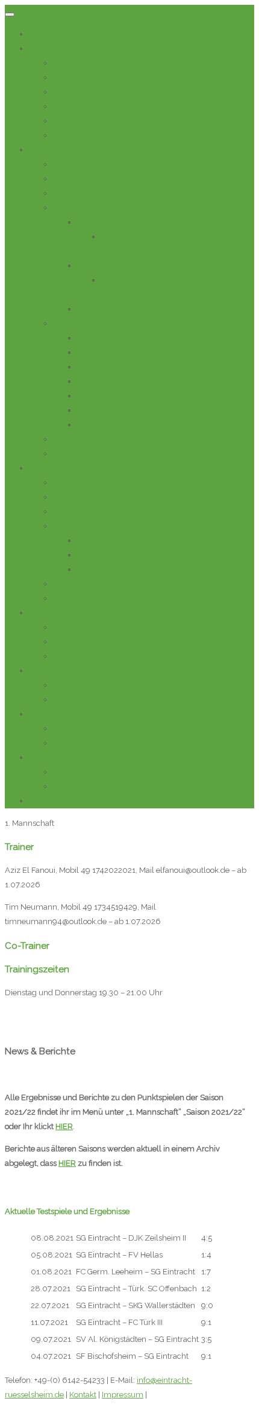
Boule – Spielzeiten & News (102, 742)
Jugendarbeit (77, 323)
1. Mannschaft (101, 222)
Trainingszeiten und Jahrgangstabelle (144, 337)
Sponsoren (72, 120)
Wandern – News (84, 641)
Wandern (46, 612)
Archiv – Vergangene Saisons (129, 308)
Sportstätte (72, 583)
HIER (64, 1126)
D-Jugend (95, 395)
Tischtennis (49, 468)
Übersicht (70, 164)
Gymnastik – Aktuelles (93, 699)
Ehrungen (71, 63)
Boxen (40, 757)
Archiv (64, 598)
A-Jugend (94, 352)
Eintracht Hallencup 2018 (99, 453)
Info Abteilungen (83, 193)
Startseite (45, 34)
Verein (40, 48)
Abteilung (71, 482)
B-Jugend (94, 366)
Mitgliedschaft (78, 106)
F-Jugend (94, 424)
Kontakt (42, 800)
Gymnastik (48, 670)
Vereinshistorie (79, 77)
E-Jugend (94, 410)
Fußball (43, 149)
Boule (39, 714)
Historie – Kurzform (87, 91)
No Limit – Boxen (83, 786)
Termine (68, 135)
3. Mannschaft (102, 569)
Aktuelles (70, 497)
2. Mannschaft (102, 265)
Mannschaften (78, 207)
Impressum (122, 1394)
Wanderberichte (82, 656)
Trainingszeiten (80, 511)
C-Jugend (94, 381)
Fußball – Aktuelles (87, 178)
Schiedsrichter (79, 439)
